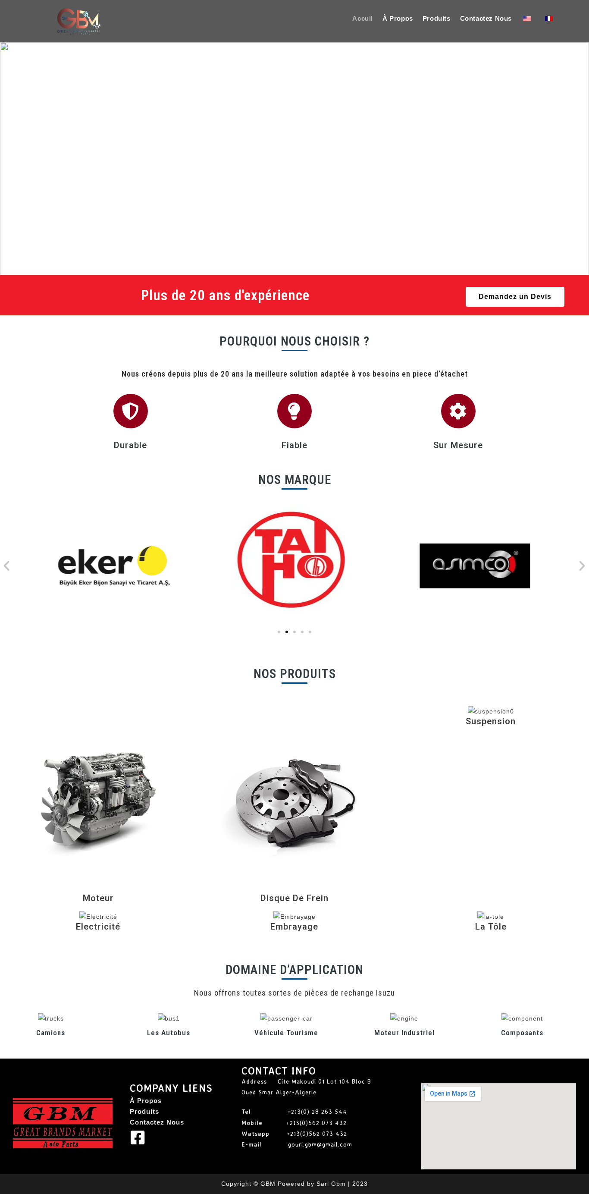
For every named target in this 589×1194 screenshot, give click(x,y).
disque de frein (294, 898)
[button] (9, 159)
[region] (294, 158)
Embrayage (294, 926)
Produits (144, 1111)
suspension (491, 721)
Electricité (98, 926)
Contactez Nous (157, 1122)
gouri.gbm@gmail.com (320, 1144)
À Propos (146, 1100)
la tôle (491, 926)
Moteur (98, 898)
